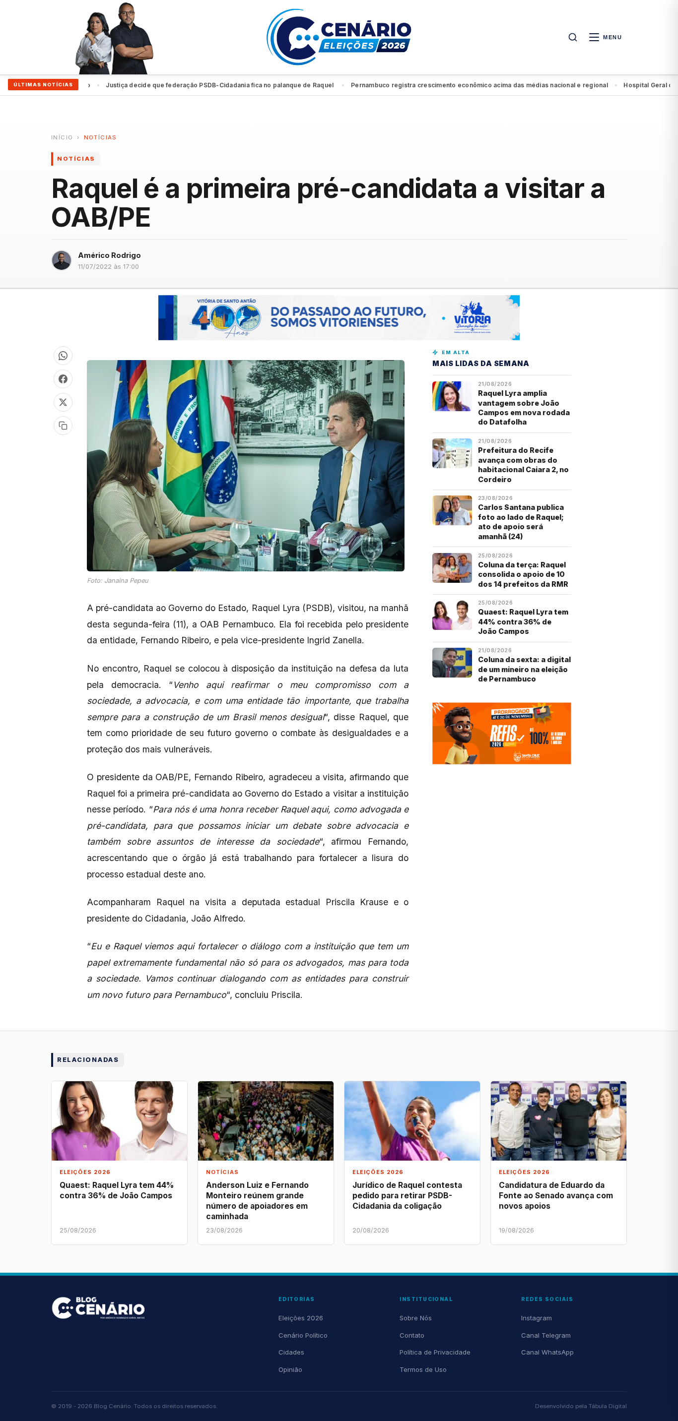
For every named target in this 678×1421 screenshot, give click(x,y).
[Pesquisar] (573, 37)
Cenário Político (303, 1335)
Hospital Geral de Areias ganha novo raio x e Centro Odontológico (496, 85)
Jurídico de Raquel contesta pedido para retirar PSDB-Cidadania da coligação (407, 1195)
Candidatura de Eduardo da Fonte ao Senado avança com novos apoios (556, 1195)
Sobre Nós (416, 1318)
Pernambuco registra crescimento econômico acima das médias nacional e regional (250, 85)
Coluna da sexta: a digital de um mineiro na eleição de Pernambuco (524, 669)
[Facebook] (63, 379)
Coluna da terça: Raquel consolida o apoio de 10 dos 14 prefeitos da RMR (523, 574)
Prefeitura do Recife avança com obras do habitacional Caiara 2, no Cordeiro (523, 464)
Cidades (291, 1352)
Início (62, 137)
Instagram (536, 1318)
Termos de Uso (423, 1369)
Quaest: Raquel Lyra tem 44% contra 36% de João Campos (523, 621)
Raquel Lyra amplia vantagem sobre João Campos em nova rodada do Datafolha (524, 407)
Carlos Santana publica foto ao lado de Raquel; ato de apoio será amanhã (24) (521, 521)
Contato (412, 1335)
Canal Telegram (546, 1335)
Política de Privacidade (435, 1352)
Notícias (100, 137)
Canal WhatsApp (547, 1352)
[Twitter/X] (63, 402)
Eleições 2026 (300, 1318)
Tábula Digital (608, 1406)
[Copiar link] (63, 425)
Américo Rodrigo (109, 255)
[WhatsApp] (63, 355)
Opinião (290, 1369)
